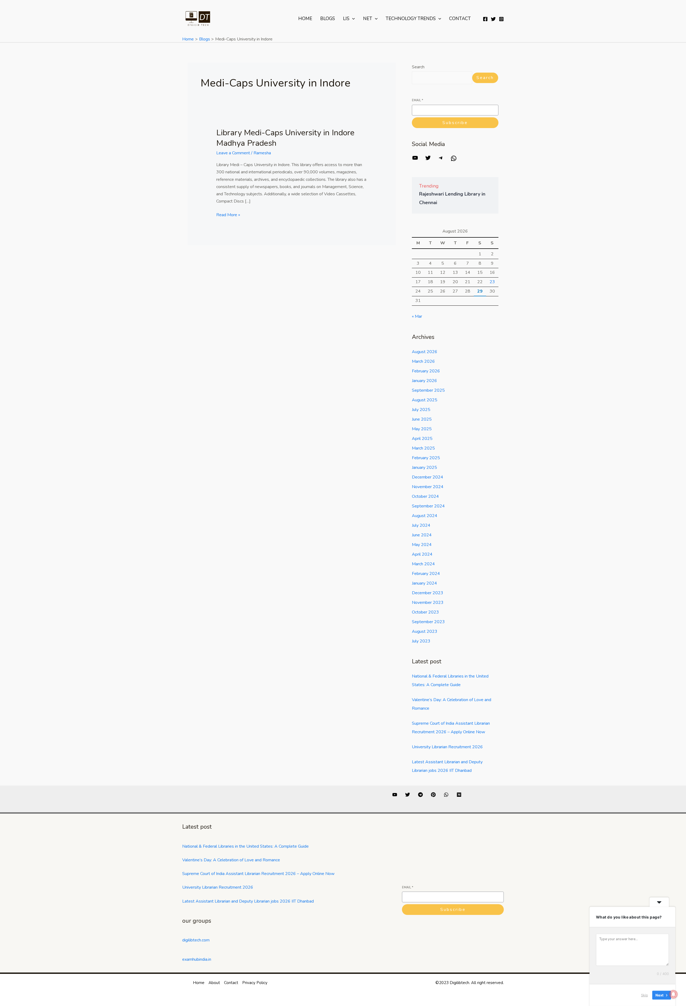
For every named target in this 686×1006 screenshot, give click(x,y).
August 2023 (424, 631)
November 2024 (427, 487)
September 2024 (428, 506)
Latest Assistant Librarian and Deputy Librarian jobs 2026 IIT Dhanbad (248, 901)
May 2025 (422, 429)
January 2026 (424, 381)
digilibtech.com (196, 940)
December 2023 (427, 593)
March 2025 (423, 448)
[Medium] (459, 794)
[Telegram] (441, 160)
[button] (352, 18)
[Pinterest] (433, 794)
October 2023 (425, 612)
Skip (644, 995)
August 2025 (424, 400)
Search (418, 67)
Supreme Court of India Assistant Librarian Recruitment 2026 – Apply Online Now (258, 874)
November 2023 (427, 602)
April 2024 (422, 554)
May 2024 (422, 545)
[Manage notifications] (673, 994)
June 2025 (422, 419)
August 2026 (424, 352)
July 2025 (421, 410)
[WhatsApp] (453, 160)
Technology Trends (411, 19)
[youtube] (394, 794)
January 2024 (424, 583)
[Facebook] (485, 19)
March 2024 (423, 564)
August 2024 (424, 516)
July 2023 (421, 641)
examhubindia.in (196, 959)
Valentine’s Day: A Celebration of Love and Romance (231, 860)
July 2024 (421, 525)
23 (492, 282)
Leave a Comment (233, 153)
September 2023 (428, 622)
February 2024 (426, 574)
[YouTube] (415, 160)
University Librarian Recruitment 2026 (447, 747)
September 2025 (428, 390)
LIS (346, 19)
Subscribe (455, 123)
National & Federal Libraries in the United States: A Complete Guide (245, 846)
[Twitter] (493, 19)
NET (367, 19)
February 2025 (426, 458)
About (214, 982)
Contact (460, 19)
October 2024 (425, 496)
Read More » (228, 214)
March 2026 (423, 361)
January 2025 (424, 467)
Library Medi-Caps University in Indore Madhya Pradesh (285, 138)
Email (417, 100)
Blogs (327, 19)
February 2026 (426, 371)
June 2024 (422, 535)
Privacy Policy (254, 982)
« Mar (417, 316)
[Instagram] (501, 19)
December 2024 (427, 477)
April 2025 (422, 439)
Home (305, 19)
